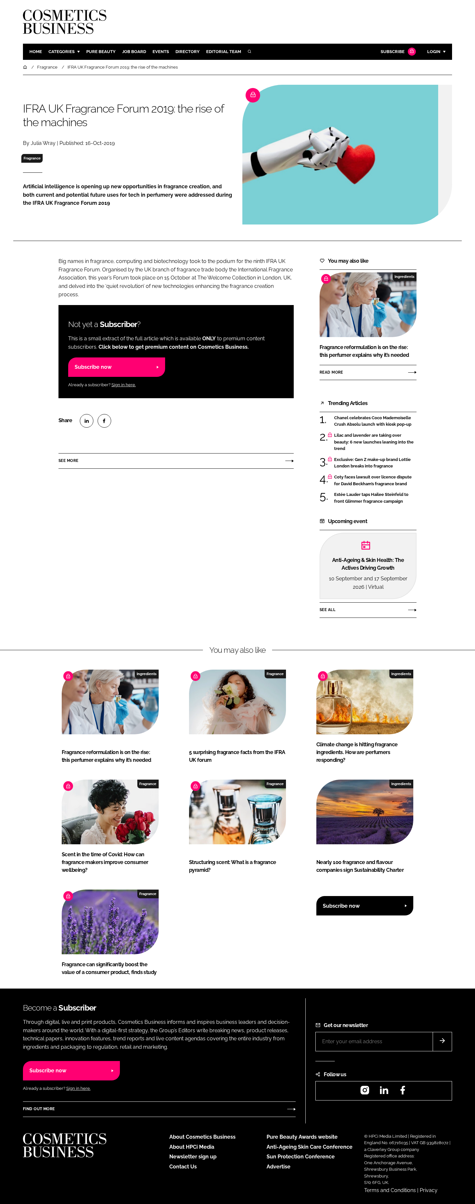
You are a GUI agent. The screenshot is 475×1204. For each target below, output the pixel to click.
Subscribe (393, 51)
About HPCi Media (191, 1147)
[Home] (25, 67)
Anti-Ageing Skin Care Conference (310, 1147)
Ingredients (404, 277)
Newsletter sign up (192, 1157)
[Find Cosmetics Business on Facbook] (402, 1092)
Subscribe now (93, 367)
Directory (187, 51)
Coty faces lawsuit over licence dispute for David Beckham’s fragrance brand (373, 480)
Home (35, 51)
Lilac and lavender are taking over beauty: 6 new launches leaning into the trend (374, 442)
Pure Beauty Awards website (302, 1137)
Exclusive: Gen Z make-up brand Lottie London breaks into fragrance (372, 463)
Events (161, 51)
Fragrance (32, 158)
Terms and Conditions (390, 1190)
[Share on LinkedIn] (86, 421)
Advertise (278, 1167)
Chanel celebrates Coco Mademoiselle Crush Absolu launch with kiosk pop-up (372, 421)
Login (433, 51)
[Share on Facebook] (104, 421)
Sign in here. (123, 384)
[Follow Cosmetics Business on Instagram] (365, 1092)
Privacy (429, 1190)
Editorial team (223, 51)
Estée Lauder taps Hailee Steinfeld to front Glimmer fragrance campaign (371, 498)
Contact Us (183, 1167)
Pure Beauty (101, 51)
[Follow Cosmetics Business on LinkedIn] (384, 1092)
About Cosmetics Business (202, 1137)
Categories (61, 51)
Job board (134, 51)
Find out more (39, 1109)
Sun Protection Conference (301, 1157)
